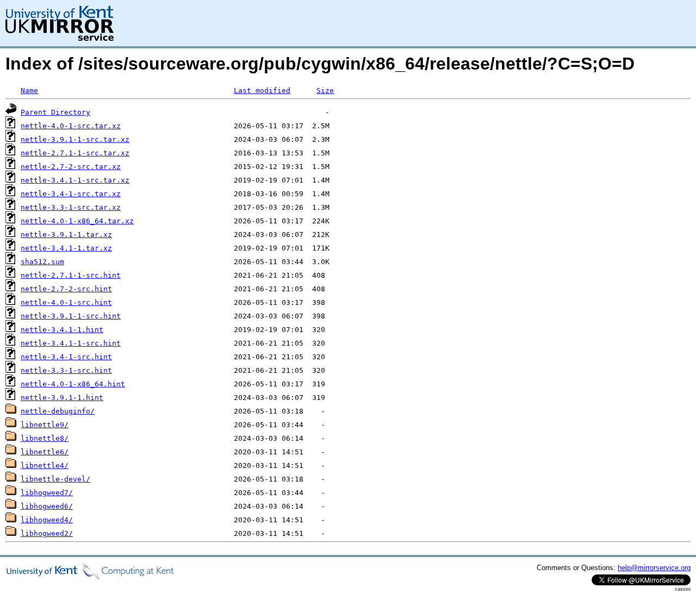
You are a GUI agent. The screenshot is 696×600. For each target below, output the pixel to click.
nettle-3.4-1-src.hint (66, 357)
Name (29, 90)
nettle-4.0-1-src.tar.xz (71, 126)
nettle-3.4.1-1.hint (62, 330)
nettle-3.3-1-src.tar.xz (71, 207)
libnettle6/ (45, 452)
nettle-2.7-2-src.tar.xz (71, 166)
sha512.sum (42, 262)
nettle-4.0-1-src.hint (66, 302)
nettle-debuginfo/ (58, 411)
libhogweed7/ (47, 493)
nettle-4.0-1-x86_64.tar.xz (77, 221)
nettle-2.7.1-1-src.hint (71, 275)
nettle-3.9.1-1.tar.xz (66, 234)
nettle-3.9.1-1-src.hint (71, 316)
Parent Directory (55, 112)
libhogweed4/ (47, 520)
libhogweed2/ (47, 533)
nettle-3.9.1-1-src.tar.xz (75, 139)
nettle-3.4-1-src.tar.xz (71, 194)
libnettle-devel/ (55, 479)
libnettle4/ (45, 465)
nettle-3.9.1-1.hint (62, 397)
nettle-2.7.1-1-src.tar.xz (75, 153)
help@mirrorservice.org (654, 568)
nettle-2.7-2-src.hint (66, 289)
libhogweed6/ (47, 506)
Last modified (262, 90)
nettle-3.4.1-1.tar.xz (66, 248)
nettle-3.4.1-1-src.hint (71, 343)
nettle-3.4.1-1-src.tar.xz (75, 180)
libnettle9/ (45, 425)
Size (325, 90)
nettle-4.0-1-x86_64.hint (73, 384)
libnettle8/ (45, 438)
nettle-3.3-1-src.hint (66, 370)
